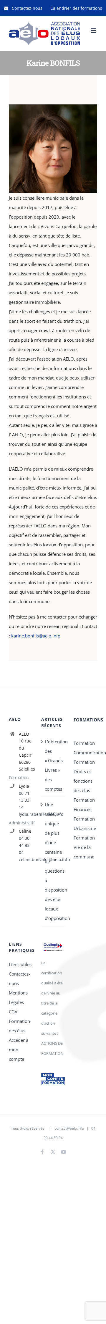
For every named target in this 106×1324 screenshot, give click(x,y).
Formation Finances (84, 804)
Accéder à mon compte (18, 1049)
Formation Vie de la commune (84, 847)
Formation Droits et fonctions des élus (84, 776)
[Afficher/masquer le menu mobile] (94, 31)
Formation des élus (19, 1026)
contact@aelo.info (69, 1128)
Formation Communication (85, 747)
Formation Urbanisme (85, 823)
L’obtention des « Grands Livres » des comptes (53, 765)
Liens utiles (20, 964)
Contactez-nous (19, 978)
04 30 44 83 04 (24, 845)
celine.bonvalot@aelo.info (25, 859)
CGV (13, 1012)
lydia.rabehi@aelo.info (25, 814)
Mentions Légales (18, 997)
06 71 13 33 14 (24, 800)
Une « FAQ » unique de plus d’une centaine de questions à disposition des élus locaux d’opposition (53, 861)
